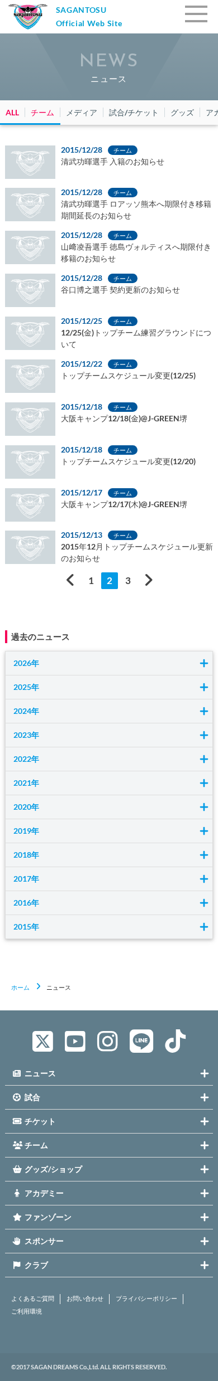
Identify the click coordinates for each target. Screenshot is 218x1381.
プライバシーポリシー (146, 1298)
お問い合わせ (85, 1298)
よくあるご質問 (32, 1298)
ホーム (20, 987)
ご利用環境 (26, 1311)
